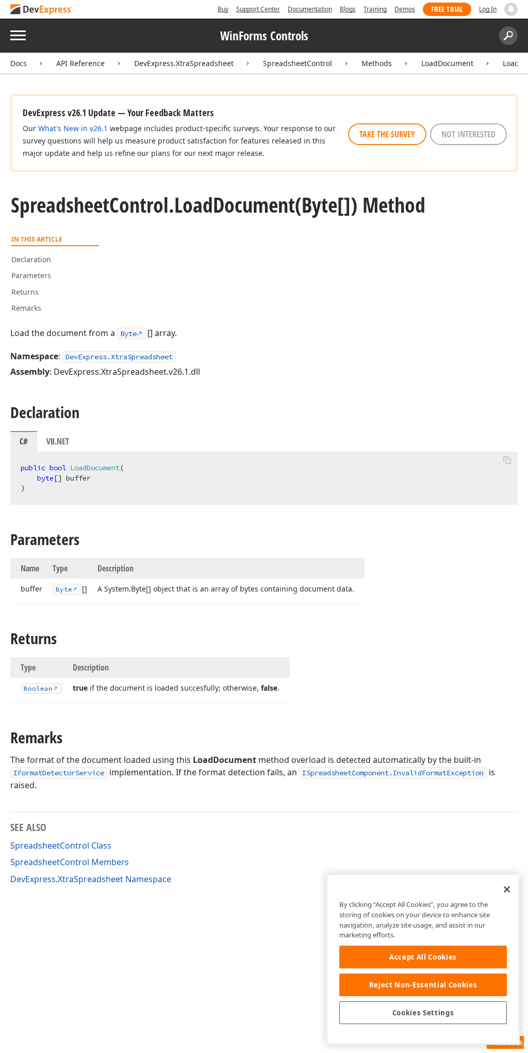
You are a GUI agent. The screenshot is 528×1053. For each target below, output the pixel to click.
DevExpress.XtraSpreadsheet (184, 63)
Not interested (468, 134)
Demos (404, 9)
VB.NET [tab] (57, 441)
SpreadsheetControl (297, 63)
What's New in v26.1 (73, 128)
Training (375, 9)
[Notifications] (511, 9)
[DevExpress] (41, 10)
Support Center (258, 9)
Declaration (31, 259)
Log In (488, 9)
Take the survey (387, 134)
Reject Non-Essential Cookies (423, 985)
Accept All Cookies (423, 957)
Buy (223, 9)
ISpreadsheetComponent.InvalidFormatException (393, 772)
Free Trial (447, 9)
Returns (25, 292)
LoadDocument (447, 63)
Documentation (310, 9)
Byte (128, 333)
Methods (376, 63)
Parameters (31, 275)
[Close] (507, 889)
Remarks (26, 308)
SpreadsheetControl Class (60, 845)
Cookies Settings (423, 1012)
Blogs (348, 9)
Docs (18, 63)
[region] (423, 959)
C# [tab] (24, 441)
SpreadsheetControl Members (69, 862)
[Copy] (507, 460)
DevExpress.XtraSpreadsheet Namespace (90, 879)
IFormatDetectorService (58, 772)
